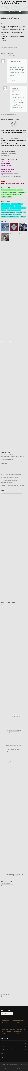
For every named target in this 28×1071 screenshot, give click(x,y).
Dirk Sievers (18, 205)
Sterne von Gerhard (5, 194)
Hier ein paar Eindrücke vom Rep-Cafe (14, 745)
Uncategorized (13, 194)
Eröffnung (9, 210)
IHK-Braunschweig (5, 994)
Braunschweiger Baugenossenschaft (8, 205)
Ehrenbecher (13, 1024)
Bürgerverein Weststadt (14, 761)
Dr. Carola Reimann (5, 1024)
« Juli (2, 1057)
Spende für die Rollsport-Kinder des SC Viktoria (12, 485)
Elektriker (4, 210)
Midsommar (23, 216)
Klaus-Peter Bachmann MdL (14, 216)
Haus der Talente (5, 212)
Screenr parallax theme (10, 1068)
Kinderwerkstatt (4, 192)
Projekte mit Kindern (21, 192)
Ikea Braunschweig (5, 883)
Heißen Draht (12, 212)
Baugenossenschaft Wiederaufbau (17, 203)
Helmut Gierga (19, 212)
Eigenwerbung (12, 190)
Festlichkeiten (19, 190)
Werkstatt (14, 47)
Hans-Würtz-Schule (16, 210)
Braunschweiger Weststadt (14, 716)
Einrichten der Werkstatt (22, 1024)
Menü (26, 7)
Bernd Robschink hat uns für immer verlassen (12, 471)
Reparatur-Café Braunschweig (14, 730)
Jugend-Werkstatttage (16, 214)
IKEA (3, 214)
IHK (24, 212)
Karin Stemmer (4, 216)
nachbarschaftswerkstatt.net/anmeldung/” (11, 176)
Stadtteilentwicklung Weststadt (14, 749)
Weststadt (9, 196)
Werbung (19, 194)
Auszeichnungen (5, 190)
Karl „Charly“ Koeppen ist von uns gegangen (11, 474)
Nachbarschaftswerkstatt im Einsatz (9, 477)
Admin (13, 23)
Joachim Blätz (8, 214)
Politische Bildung (13, 192)
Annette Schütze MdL (5, 203)
